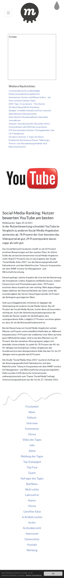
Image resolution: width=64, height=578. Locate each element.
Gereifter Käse (32, 511)
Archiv (32, 522)
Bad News (32, 484)
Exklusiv (32, 417)
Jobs (32, 445)
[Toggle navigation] (8, 13)
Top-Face (32, 467)
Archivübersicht (32, 528)
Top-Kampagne (32, 461)
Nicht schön (32, 489)
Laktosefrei (32, 495)
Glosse (32, 434)
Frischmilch (32, 406)
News (32, 412)
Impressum (32, 533)
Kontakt (32, 544)
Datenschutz (32, 539)
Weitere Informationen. (34, 575)
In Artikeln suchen (32, 517)
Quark (32, 472)
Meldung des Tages (32, 456)
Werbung (32, 550)
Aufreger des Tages (32, 478)
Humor (32, 500)
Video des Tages (32, 439)
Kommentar (32, 428)
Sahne (32, 450)
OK (53, 573)
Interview (32, 423)
